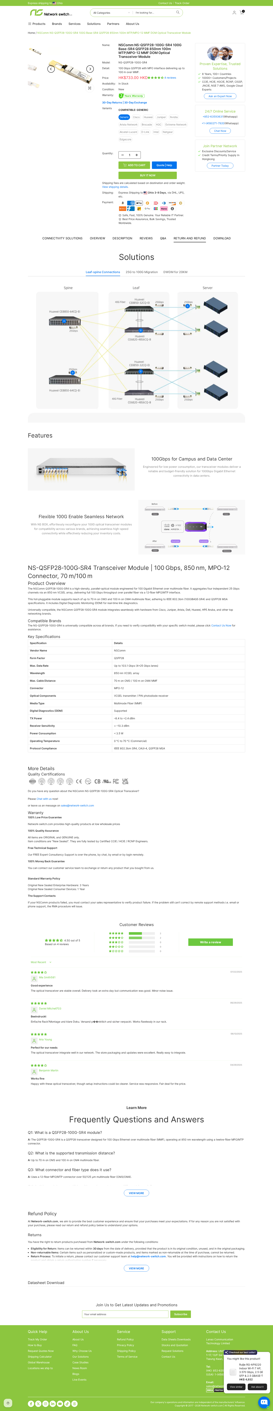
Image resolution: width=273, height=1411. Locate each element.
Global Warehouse (39, 1362)
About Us (132, 24)
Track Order (182, 3)
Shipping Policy (126, 1350)
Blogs (75, 1373)
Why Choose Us (82, 1350)
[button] (156, 77)
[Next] (90, 69)
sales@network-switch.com (77, 805)
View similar (236, 1386)
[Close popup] (266, 1355)
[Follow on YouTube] (60, 1404)
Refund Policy (125, 1339)
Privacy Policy (125, 1345)
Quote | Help (164, 165)
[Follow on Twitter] (38, 1404)
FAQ (74, 1345)
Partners (113, 24)
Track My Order (37, 1339)
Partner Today (220, 165)
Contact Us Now (221, 625)
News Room (79, 1368)
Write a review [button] (210, 942)
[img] (39, 972)
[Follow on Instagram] (45, 1404)
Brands (57, 24)
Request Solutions (172, 1350)
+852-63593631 (213, 116)
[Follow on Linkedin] (53, 1404)
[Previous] (51, 69)
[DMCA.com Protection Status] (217, 1390)
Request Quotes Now (41, 1350)
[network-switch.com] (51, 12)
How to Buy (35, 1345)
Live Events (79, 1379)
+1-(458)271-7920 (213, 123)
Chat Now (220, 130)
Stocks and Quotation (175, 1345)
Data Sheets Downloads (176, 1339)
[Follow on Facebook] (31, 1404)
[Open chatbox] (264, 1402)
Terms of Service (127, 1356)
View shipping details (115, 186)
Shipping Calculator (40, 1356)
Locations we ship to (40, 1368)
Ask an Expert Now (220, 96)
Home (31, 33)
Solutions (94, 24)
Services (75, 24)
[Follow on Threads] (74, 1404)
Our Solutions (80, 1356)
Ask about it (257, 1386)
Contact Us (165, 3)
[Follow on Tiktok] (67, 1404)
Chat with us (44, 798)
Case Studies (80, 1362)
